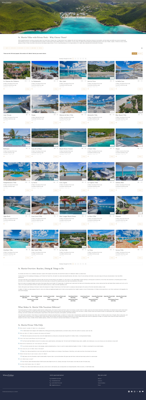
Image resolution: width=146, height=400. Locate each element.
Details (27, 122)
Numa (33, 115)
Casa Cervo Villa (36, 216)
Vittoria (118, 216)
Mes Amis (63, 81)
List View (134, 53)
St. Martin (5, 83)
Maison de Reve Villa (66, 115)
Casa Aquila (63, 182)
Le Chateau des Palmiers (11, 81)
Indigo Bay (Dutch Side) (39, 117)
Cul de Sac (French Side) (124, 151)
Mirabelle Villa (92, 115)
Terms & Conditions (101, 382)
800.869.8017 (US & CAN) (56, 378)
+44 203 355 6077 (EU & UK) (56, 382)
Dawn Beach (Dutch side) (12, 151)
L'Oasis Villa (92, 149)
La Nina (90, 250)
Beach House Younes (66, 149)
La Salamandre (36, 81)
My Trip (114, 2)
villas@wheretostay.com (55, 385)
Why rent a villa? (102, 375)
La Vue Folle (64, 250)
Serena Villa (119, 250)
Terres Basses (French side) (12, 83)
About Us (99, 378)
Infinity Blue (120, 182)
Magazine (126, 2)
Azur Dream (7, 115)
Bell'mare (6, 149)
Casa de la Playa (36, 149)
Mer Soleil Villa (36, 250)
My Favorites (120, 2)
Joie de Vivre (92, 81)
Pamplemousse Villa (9, 182)
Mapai (118, 149)
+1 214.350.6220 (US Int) (55, 380)
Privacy (99, 385)
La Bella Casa (120, 81)
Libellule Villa (8, 250)
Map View (140, 53)
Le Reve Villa (92, 216)
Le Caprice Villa (93, 182)
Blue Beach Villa (121, 115)
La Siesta (34, 182)
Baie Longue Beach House (68, 216)
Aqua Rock (6, 216)
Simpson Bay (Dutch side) (124, 218)
